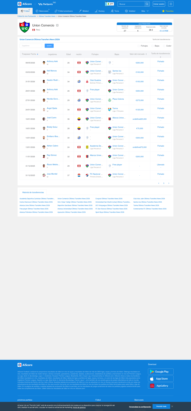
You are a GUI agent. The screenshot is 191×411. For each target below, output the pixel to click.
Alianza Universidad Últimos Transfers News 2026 (75, 209)
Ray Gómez (52, 155)
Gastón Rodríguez (53, 80)
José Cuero (51, 117)
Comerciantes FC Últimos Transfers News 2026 (149, 209)
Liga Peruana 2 (95, 64)
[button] (145, 11)
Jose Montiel (52, 173)
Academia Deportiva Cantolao (102, 145)
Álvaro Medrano (53, 164)
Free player (95, 89)
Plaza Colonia (118, 99)
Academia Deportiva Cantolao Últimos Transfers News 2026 (37, 198)
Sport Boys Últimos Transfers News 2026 (110, 212)
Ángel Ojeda (52, 108)
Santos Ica (117, 70)
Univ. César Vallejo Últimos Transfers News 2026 (75, 202)
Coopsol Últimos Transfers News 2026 (109, 198)
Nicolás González (53, 98)
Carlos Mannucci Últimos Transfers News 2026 (36, 202)
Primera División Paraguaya (100, 176)
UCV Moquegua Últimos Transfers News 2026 (112, 205)
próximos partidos (25, 399)
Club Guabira (95, 80)
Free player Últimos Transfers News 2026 (34, 209)
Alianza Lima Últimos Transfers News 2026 (35, 205)
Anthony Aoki (52, 61)
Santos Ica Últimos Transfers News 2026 (147, 202)
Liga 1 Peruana (118, 111)
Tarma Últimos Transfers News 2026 (146, 205)
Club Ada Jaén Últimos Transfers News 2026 (149, 198)
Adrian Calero (52, 145)
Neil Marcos (52, 70)
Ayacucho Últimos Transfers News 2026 (72, 212)
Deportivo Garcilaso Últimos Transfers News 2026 (75, 205)
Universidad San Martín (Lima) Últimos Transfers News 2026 (113, 202)
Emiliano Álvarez (53, 136)
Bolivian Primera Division (99, 83)
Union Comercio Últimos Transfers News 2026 (74, 198)
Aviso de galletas (79, 407)
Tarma (115, 108)
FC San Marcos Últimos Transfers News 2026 (111, 209)
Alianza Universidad (121, 117)
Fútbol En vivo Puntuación (27, 16)
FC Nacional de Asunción (100, 174)
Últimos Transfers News (47, 16)
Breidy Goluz (52, 127)
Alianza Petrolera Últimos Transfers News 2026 (36, 212)
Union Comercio (96, 61)
